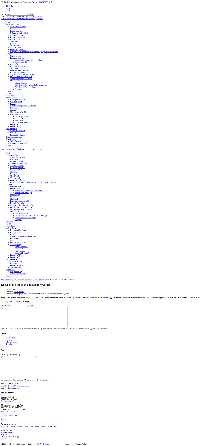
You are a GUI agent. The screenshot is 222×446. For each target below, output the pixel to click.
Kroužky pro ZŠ (16, 102)
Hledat (3, 14)
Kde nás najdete (16, 39)
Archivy (4, 355)
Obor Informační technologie (25, 87)
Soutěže (13, 110)
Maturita (9, 340)
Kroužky (9, 344)
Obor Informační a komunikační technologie (31, 85)
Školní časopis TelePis (18, 112)
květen (49, 426)
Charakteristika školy (18, 27)
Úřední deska (10, 139)
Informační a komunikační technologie (29, 60)
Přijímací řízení (15, 56)
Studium (9, 54)
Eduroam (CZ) (15, 124)
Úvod (8, 23)
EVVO (12, 104)
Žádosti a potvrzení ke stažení (21, 79)
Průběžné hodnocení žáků (19, 70)
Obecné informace (21, 83)
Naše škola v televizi (17, 131)
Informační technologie (23, 62)
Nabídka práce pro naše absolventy (23, 106)
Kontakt (8, 145)
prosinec (20, 426)
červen (56, 426)
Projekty (9, 93)
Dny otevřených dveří (18, 66)
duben (43, 426)
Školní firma (10, 95)
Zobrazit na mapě (7, 401)
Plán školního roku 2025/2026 (21, 77)
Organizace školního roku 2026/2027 (23, 75)
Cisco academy (15, 114)
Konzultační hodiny (17, 72)
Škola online (10, 10)
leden (27, 426)
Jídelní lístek (10, 6)
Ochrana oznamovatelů (18, 143)
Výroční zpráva (16, 48)
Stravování (14, 41)
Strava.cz (9, 8)
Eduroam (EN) (15, 127)
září (2, 426)
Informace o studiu (17, 58)
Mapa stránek (6, 434)
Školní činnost (19, 292)
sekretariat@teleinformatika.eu (18, 386)
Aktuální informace (17, 35)
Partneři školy (15, 64)
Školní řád (14, 68)
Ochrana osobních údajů (19, 33)
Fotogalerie (14, 133)
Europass (18, 89)
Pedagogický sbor (16, 31)
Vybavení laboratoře (22, 122)
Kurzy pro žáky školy (18, 100)
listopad (12, 426)
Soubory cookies (7, 432)
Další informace (11, 129)
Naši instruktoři (20, 120)
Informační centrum (17, 135)
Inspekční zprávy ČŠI (18, 50)
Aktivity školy (11, 97)
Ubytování (14, 43)
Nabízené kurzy (20, 118)
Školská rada (15, 45)
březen (37, 426)
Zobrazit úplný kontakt (9, 415)
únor (31, 426)
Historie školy (15, 29)
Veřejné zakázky (16, 141)
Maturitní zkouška (16, 81)
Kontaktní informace (17, 37)
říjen (6, 426)
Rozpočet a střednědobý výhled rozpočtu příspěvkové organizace (34, 52)
